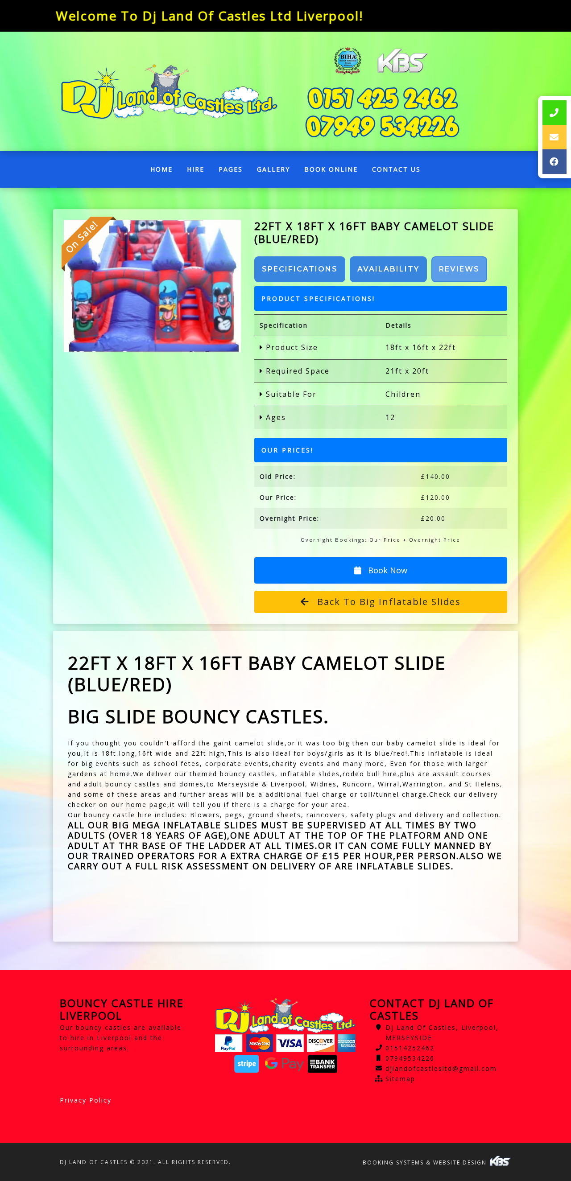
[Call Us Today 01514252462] (382, 98)
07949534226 (409, 1058)
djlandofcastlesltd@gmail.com (441, 1068)
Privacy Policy (86, 1100)
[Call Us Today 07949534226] (382, 126)
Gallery (273, 169)
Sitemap (400, 1078)
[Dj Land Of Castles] (169, 91)
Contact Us (396, 169)
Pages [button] (231, 169)
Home (165, 171)
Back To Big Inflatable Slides (387, 602)
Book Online (331, 169)
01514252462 (409, 1048)
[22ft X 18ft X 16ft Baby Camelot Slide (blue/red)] (152, 286)
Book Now (386, 570)
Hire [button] (195, 169)
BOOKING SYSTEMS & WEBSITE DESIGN (426, 1162)
